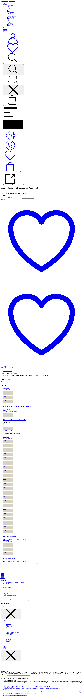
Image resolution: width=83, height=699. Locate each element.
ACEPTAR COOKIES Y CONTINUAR (21, 675)
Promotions (10, 24)
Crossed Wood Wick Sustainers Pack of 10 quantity (11, 197)
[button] (5, 410)
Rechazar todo (10, 675)
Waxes (9, 11)
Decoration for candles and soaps (15, 15)
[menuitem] (5, 30)
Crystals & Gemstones (12, 22)
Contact (4, 27)
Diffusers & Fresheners (13, 9)
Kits (9, 25)
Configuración (4, 675)
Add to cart (3, 199)
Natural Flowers (11, 17)
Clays (9, 10)
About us (5, 29)
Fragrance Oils (11, 18)
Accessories (10, 5)
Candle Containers (12, 16)
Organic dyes (11, 12)
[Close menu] (13, 90)
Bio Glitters (10, 13)
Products (5, 4)
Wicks (9, 20)
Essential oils (11, 6)
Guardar (2, 695)
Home (4, 3)
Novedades (10, 23)
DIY (9, 19)
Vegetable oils (11, 8)
